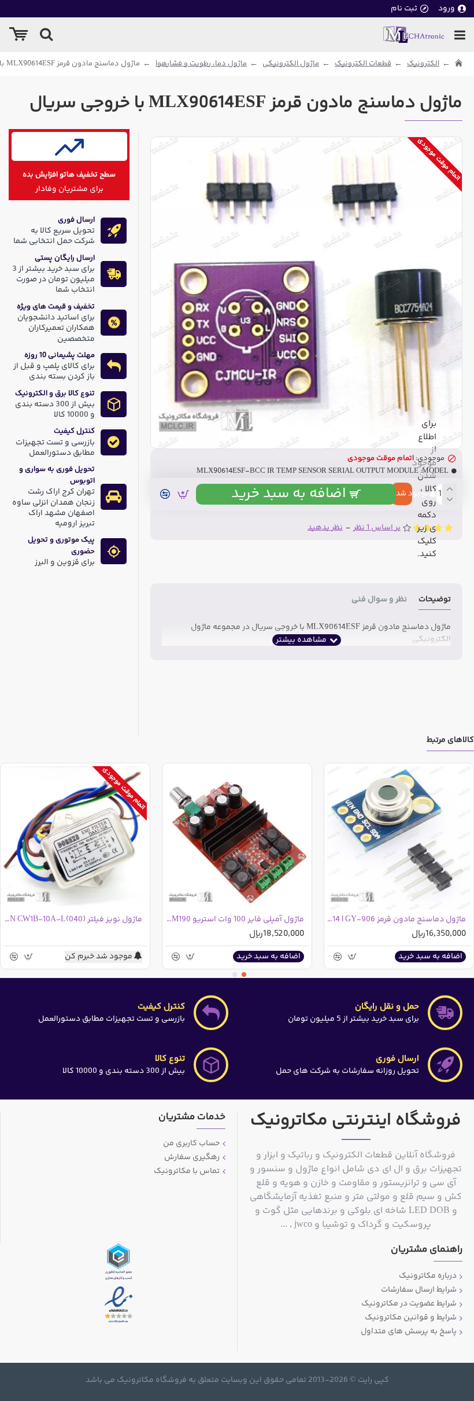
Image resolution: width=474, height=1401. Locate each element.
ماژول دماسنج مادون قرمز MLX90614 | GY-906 (396, 919)
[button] (244, 974)
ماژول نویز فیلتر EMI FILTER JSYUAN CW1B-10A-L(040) (72, 919)
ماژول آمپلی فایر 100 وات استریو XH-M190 (234, 919)
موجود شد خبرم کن (401, 493)
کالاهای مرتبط (450, 741)
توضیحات (435, 600)
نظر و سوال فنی (379, 600)
